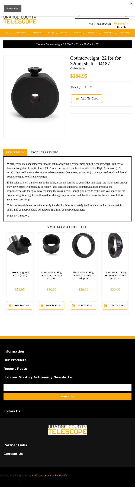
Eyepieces (80, 33)
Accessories (111, 33)
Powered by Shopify (55, 475)
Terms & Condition (33, 479)
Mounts (66, 33)
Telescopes (39, 33)
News (10, 33)
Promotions (23, 33)
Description (15, 152)
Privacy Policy (9, 479)
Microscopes (125, 33)
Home (39, 44)
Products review (44, 152)
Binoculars (95, 33)
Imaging (53, 33)
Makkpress (38, 475)
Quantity (76, 87)
